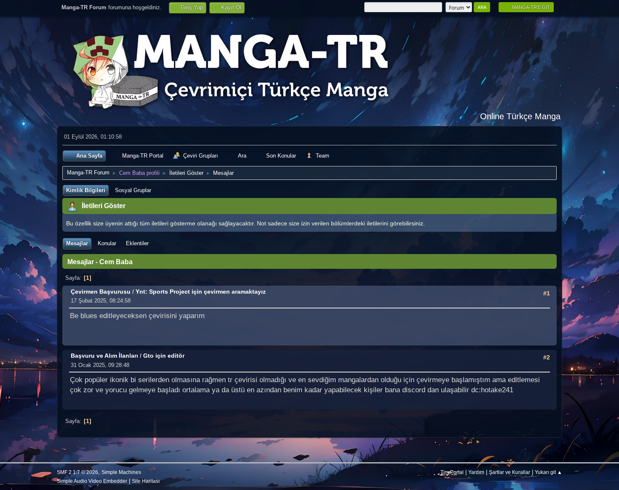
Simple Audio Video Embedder (92, 481)
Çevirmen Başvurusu (101, 291)
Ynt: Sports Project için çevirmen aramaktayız (201, 291)
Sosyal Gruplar (133, 190)
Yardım (476, 472)
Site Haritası (146, 481)
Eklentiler (137, 243)
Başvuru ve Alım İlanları (104, 355)
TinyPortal (452, 472)
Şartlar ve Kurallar (509, 472)
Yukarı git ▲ (548, 472)
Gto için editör (163, 355)
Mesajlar (77, 243)
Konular (107, 243)
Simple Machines (121, 472)
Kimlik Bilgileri (85, 190)
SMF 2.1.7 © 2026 (77, 472)
